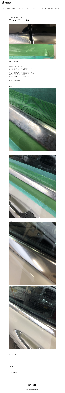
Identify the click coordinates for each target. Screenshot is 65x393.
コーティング (20, 8)
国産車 (8, 8)
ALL (3, 8)
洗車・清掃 (50, 8)
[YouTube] (34, 385)
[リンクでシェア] (15, 354)
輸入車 (13, 8)
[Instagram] (29, 385)
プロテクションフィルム (30, 8)
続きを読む (57, 8)
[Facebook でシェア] (9, 354)
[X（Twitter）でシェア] (12, 354)
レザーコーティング (42, 8)
